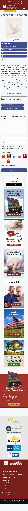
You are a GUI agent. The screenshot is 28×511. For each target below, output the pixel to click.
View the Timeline (8, 105)
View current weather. (15, 93)
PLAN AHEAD (13, 474)
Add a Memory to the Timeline (10, 46)
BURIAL (18, 471)
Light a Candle (7, 43)
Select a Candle (6, 152)
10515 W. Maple (5, 491)
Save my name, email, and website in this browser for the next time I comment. (13, 147)
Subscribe (14, 184)
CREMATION (6, 474)
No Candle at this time (9, 165)
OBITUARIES (11, 477)
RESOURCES (21, 474)
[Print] (2, 60)
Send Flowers (6, 52)
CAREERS (5, 477)
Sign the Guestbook (7, 49)
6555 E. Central (5, 482)
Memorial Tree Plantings (8, 56)
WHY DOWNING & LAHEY (9, 471)
